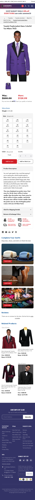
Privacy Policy (5, 449)
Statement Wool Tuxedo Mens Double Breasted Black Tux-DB (24, 389)
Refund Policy (5, 440)
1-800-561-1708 (8, 477)
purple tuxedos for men (10, 182)
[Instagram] (27, 460)
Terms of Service (27, 448)
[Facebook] (3, 232)
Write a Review (6, 108)
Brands (24, 432)
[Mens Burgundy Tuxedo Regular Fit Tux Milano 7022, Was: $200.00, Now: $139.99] (9, 338)
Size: (8, 116)
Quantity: (20, 152)
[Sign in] (25, 6)
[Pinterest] (16, 232)
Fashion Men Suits (16, 437)
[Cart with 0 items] (28, 6)
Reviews (25, 430)
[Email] (6, 232)
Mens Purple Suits (16, 432)
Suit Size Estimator (27, 441)
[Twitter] (13, 232)
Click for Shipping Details (12, 210)
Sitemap (4, 447)
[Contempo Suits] (6, 5)
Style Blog (25, 434)
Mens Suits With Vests (16, 440)
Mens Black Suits (16, 434)
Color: (7, 152)
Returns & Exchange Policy (12, 214)
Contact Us (4, 435)
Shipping (4, 445)
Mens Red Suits (16, 430)
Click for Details (6, 464)
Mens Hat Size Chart (28, 443)
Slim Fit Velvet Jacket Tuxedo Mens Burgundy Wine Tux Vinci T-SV (9, 387)
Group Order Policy (7, 442)
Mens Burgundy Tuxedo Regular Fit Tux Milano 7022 (9, 352)
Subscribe (28, 417)
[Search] (22, 6)
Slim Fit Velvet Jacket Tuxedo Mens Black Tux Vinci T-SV (25, 350)
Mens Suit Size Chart (26, 438)
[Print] (9, 232)
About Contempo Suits (6, 432)
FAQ (3, 438)
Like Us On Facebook (28, 445)
